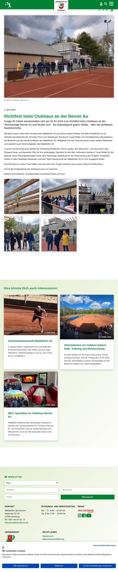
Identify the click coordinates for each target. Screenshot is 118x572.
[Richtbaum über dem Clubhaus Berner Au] (21, 196)
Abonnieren (87, 497)
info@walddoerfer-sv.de (16, 522)
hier (63, 174)
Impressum (47, 536)
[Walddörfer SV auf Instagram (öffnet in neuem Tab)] (80, 516)
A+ (107, 10)
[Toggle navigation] (111, 3)
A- (100, 10)
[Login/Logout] (101, 3)
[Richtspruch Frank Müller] (96, 196)
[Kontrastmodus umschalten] (111, 10)
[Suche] (105, 3)
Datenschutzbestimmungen (104, 545)
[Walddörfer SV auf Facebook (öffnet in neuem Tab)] (84, 516)
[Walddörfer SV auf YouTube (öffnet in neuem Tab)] (88, 516)
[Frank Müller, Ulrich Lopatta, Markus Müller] (59, 233)
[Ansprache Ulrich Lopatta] (59, 196)
